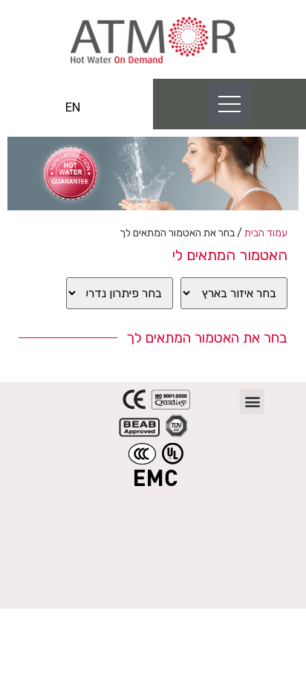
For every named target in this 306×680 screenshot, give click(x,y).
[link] (153, 39)
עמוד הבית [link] (265, 233)
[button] (252, 401)
